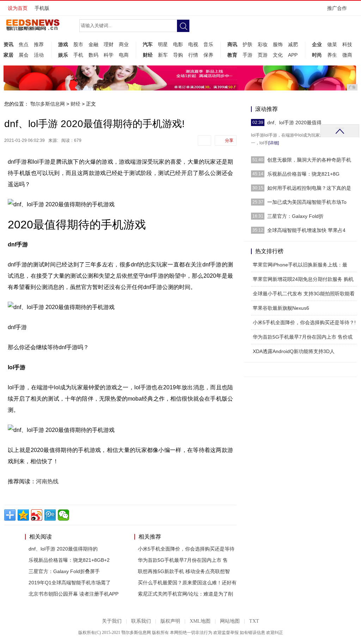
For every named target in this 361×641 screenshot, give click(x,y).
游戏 (63, 44)
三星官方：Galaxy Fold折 (295, 216)
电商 (124, 55)
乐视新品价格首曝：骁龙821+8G (303, 174)
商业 (124, 44)
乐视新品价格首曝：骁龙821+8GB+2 (69, 560)
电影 (178, 44)
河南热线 (47, 481)
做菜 (332, 44)
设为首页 (17, 8)
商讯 (232, 44)
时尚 (317, 55)
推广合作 (337, 8)
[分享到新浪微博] (36, 515)
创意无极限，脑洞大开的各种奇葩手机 (309, 160)
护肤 (247, 44)
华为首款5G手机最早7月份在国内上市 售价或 (303, 337)
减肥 (293, 44)
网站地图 (230, 621)
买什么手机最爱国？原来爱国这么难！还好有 (187, 582)
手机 (78, 55)
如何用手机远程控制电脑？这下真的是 (309, 188)
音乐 (208, 44)
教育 (232, 55)
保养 (208, 55)
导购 (178, 55)
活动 (39, 55)
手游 (247, 55)
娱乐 (63, 55)
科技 (347, 44)
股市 (78, 44)
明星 (163, 44)
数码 (93, 55)
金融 (93, 44)
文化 (278, 55)
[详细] (273, 142)
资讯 (8, 44)
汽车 (148, 44)
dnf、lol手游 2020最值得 (294, 122)
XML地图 (200, 621)
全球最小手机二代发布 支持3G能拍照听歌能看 (304, 293)
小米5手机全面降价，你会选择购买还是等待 (186, 549)
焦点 (24, 44)
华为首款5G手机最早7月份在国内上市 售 (183, 560)
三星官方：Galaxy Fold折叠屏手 (64, 571)
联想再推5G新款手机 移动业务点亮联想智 (184, 571)
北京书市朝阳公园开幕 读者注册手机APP (73, 594)
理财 (109, 44)
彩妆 (263, 44)
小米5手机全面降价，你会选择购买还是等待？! (304, 322)
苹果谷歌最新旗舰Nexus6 (281, 308)
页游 (263, 55)
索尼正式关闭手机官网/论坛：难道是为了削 (185, 594)
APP (293, 55)
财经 (148, 55)
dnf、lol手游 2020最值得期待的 (63, 549)
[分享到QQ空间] (23, 515)
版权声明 (170, 621)
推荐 (39, 44)
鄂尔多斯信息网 (47, 104)
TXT (254, 621)
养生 (332, 55)
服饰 (278, 44)
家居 (8, 55)
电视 (193, 44)
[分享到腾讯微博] (50, 515)
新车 (163, 55)
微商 (347, 55)
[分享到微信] (63, 515)
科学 (109, 55)
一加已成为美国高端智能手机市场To (307, 202)
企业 (317, 44)
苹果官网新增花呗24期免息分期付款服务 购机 (303, 279)
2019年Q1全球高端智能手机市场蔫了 (70, 582)
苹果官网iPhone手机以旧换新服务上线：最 (300, 265)
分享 (229, 140)
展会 (24, 55)
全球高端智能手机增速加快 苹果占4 (306, 230)
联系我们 (141, 621)
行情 (193, 55)
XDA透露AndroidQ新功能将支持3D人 (294, 351)
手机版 (42, 8)
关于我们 (112, 621)
